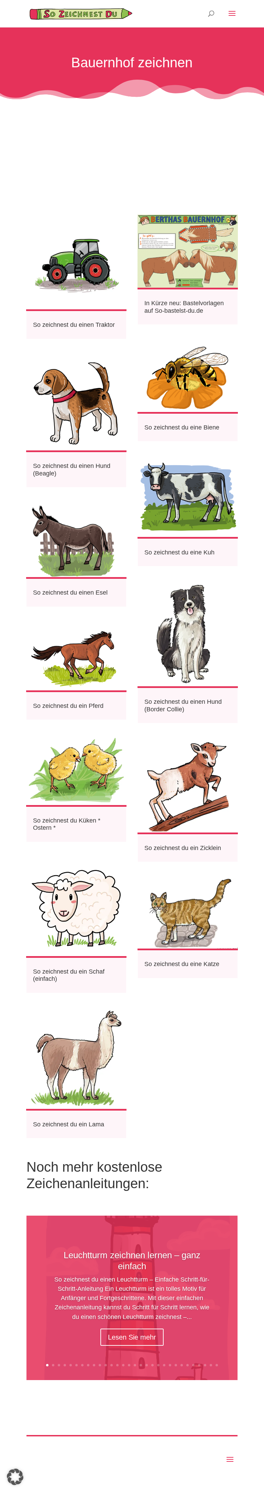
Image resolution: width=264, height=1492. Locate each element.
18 (146, 1365)
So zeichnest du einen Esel (70, 592)
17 (141, 1365)
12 (111, 1365)
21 (164, 1365)
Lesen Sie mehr (132, 1337)
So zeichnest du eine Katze (181, 964)
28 (205, 1365)
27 (199, 1365)
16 (135, 1365)
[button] (15, 1477)
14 (123, 1365)
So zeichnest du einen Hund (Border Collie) (183, 705)
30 (217, 1365)
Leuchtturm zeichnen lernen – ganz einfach (132, 1260)
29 (211, 1365)
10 (100, 1365)
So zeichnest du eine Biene (181, 427)
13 (117, 1365)
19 (152, 1365)
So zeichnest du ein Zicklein (182, 848)
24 (181, 1365)
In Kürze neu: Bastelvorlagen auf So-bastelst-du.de (184, 307)
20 (158, 1365)
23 (176, 1365)
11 (105, 1365)
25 (187, 1365)
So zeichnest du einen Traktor (74, 324)
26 (193, 1365)
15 (129, 1365)
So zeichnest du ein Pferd (68, 705)
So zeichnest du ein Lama (68, 1124)
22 (170, 1365)
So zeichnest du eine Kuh (179, 552)
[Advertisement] (132, 153)
